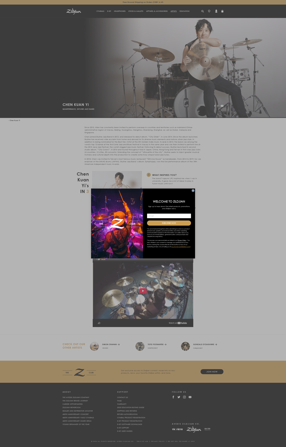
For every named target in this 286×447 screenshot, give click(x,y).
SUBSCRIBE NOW (169, 223)
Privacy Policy (182, 240)
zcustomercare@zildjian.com (181, 247)
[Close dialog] (193, 190)
